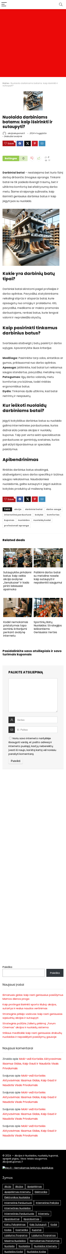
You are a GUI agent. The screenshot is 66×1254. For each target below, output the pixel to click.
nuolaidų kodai (42, 520)
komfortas (53, 514)
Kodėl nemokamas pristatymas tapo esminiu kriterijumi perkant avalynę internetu (15, 629)
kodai (54, 1224)
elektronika (41, 1192)
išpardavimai (11, 1219)
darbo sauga (53, 509)
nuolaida (9, 1246)
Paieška (7, 967)
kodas (8, 1230)
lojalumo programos (43, 1235)
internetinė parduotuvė (17, 514)
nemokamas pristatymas (45, 1240)
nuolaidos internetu (45, 1246)
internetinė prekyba (47, 1202)
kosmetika (22, 1230)
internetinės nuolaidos (17, 1208)
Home (6, 83)
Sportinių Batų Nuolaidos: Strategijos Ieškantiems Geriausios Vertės (48, 627)
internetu (43, 1213)
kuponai (36, 1230)
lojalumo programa (15, 1235)
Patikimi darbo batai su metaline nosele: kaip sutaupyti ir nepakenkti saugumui (48, 577)
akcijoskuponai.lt (16, 133)
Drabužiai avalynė (13, 136)
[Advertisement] (33, 44)
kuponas (9, 520)
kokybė (39, 514)
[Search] (61, 4)
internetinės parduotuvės (19, 1213)
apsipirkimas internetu (17, 1192)
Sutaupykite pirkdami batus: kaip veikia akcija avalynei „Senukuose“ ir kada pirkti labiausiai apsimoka (17, 580)
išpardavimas (31, 1219)
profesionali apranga (16, 525)
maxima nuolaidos (15, 1240)
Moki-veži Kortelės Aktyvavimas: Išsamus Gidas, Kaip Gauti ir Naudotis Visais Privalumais (32, 1063)
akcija (17, 509)
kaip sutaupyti (38, 1224)
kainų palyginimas (15, 1224)
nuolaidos (24, 520)
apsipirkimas (34, 1186)
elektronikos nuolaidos (17, 1197)
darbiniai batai (33, 509)
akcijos (19, 1186)
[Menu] (4, 4)
